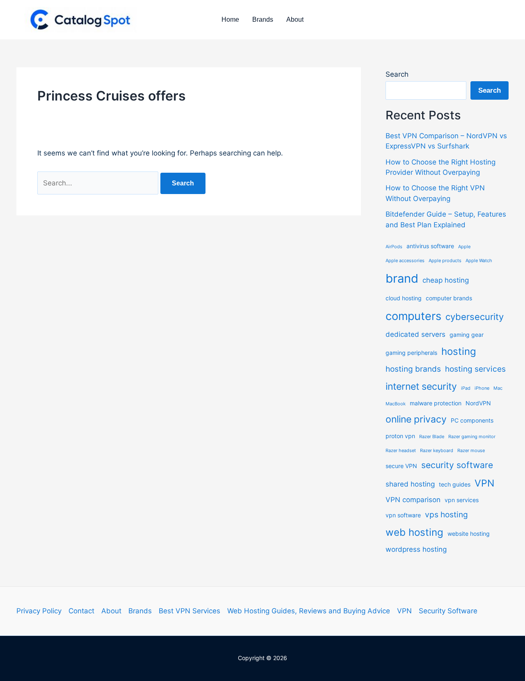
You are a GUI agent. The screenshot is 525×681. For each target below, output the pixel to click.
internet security (421, 386)
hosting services (475, 369)
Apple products (445, 260)
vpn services (462, 499)
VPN (484, 483)
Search (397, 74)
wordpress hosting (416, 549)
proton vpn (400, 435)
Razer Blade (431, 436)
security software (457, 465)
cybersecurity (474, 316)
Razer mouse (471, 450)
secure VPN (401, 465)
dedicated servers (415, 334)
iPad (465, 388)
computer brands (449, 298)
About (295, 19)
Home (230, 19)
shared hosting (410, 484)
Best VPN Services (189, 611)
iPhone (482, 388)
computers (413, 316)
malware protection (435, 403)
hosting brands (413, 369)
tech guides (454, 484)
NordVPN (478, 403)
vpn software (403, 515)
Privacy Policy (39, 611)
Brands (262, 19)
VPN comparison (413, 500)
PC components (472, 420)
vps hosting (446, 514)
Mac (497, 388)
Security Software (448, 611)
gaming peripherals (411, 352)
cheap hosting (445, 280)
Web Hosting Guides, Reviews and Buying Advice (308, 611)
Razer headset (401, 450)
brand (402, 278)
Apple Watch (479, 260)
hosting (458, 351)
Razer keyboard (436, 450)
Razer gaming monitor (471, 436)
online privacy (416, 419)
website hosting (468, 533)
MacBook (396, 404)
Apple (464, 246)
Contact (81, 611)
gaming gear (467, 334)
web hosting (414, 532)
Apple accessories (405, 260)
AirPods (394, 246)
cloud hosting (404, 298)
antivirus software (430, 245)
